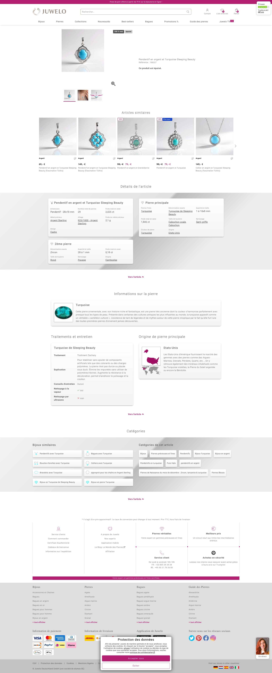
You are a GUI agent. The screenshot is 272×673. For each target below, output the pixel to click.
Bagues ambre (143, 605)
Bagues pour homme (42, 614)
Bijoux (41, 21)
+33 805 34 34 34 (164, 565)
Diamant (89, 614)
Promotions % (171, 21)
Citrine (88, 609)
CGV (35, 663)
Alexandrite (194, 592)
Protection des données (51, 663)
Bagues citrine (143, 609)
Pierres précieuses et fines (163, 453)
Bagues (149, 21)
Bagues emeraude (145, 614)
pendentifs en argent (190, 463)
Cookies (70, 663)
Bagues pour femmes (42, 609)
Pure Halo (171, 463)
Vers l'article (134, 277)
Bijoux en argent (222, 453)
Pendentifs (185, 453)
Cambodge (111, 260)
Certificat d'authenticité (58, 543)
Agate (87, 592)
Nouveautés (104, 21)
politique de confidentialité (141, 652)
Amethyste (90, 596)
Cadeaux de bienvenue (58, 547)
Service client (161, 557)
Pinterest (199, 638)
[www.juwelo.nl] (221, 667)
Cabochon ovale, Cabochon (177, 223)
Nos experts (110, 538)
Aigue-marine (91, 601)
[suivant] (235, 146)
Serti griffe (202, 222)
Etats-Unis (174, 233)
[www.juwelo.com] (232, 667)
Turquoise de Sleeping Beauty (181, 213)
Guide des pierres (199, 21)
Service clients (58, 534)
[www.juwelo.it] (237, 667)
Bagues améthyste (145, 596)
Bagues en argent (41, 601)
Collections (81, 21)
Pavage (82, 260)
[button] (207, 12)
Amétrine (193, 601)
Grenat (88, 618)
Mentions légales (86, 663)
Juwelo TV (226, 21)
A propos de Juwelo (110, 534)
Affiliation (110, 551)
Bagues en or (39, 605)
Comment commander (58, 538)
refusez (127, 648)
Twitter (192, 638)
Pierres (59, 21)
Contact (101, 663)
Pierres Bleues (218, 472)
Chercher (188, 11)
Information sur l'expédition (58, 551)
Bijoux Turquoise (202, 453)
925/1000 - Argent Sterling (88, 222)
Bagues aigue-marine (146, 601)
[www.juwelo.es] (226, 667)
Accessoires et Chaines (43, 592)
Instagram (213, 638)
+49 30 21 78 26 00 (164, 567)
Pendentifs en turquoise (151, 463)
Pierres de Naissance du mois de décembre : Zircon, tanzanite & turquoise (173, 472)
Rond (53, 260)
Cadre (53, 232)
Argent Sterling (58, 220)
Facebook (206, 638)
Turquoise (146, 211)
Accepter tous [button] (136, 658)
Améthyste (194, 596)
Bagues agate (143, 592)
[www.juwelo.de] (215, 667)
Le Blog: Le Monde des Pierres (109, 547)
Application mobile (110, 543)
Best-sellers (128, 21)
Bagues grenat (143, 618)
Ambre (88, 605)
